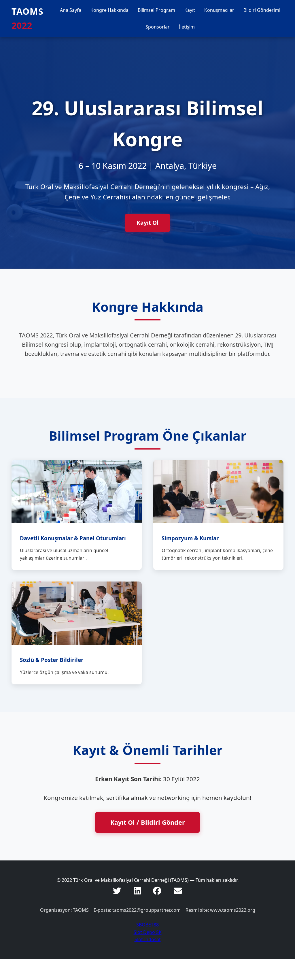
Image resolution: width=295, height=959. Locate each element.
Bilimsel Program (156, 10)
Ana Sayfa (70, 10)
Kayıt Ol (147, 222)
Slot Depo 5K (148, 932)
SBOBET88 (147, 925)
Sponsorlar (157, 27)
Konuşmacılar (219, 10)
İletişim (187, 27)
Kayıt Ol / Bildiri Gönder (147, 822)
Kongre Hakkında (109, 10)
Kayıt (189, 10)
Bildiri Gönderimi (261, 10)
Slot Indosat (148, 939)
